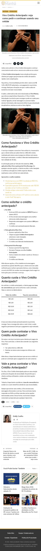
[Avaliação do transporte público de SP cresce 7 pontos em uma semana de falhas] (11, 499)
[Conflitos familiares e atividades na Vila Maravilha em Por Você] (30, 499)
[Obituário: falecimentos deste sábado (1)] (11, 478)
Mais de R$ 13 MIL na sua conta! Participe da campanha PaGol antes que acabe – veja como (30, 455)
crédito (13, 401)
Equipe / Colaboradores (26, 533)
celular (7, 401)
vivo (18, 401)
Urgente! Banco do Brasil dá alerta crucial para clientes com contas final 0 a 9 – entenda (11, 455)
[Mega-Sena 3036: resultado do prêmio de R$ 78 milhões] (30, 478)
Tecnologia (13, 11)
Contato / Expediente (11, 538)
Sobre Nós (10, 533)
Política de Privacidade (29, 538)
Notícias (5, 11)
